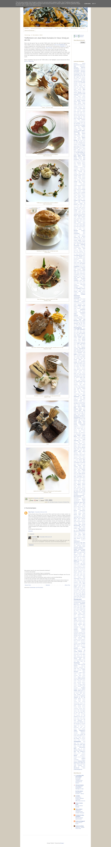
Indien (75, 350)
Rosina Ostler (82, 613)
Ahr (48, 502)
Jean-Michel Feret (81, 362)
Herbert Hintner (81, 337)
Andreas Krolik (76, 104)
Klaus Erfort (79, 413)
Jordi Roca (76, 387)
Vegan (75, 730)
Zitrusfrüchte (76, 768)
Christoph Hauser (77, 192)
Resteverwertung (77, 600)
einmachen (76, 245)
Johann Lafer (82, 377)
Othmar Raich (77, 563)
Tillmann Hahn (77, 711)
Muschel (75, 531)
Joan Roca (79, 373)
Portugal (83, 585)
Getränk (79, 305)
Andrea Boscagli (82, 97)
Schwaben (76, 628)
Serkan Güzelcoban (81, 646)
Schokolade (76, 626)
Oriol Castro (80, 560)
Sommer (77, 663)
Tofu (84, 719)
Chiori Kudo (79, 170)
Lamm (75, 427)
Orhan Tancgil (82, 559)
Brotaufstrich (76, 159)
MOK (80, 527)
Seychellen (76, 647)
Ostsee (83, 561)
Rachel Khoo (76, 587)
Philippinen (76, 582)
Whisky (84, 750)
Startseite (26, 28)
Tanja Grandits (77, 694)
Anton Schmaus (81, 119)
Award (80, 129)
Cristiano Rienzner (81, 212)
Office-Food (81, 552)
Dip (79, 237)
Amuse (79, 92)
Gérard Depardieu (78, 304)
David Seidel (76, 226)
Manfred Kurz (82, 443)
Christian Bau (82, 171)
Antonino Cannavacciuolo (79, 121)
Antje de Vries (81, 116)
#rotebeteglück (77, 70)
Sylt (74, 693)
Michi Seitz (81, 521)
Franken (75, 278)
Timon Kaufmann (81, 713)
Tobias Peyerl (80, 719)
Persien (75, 572)
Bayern (83, 137)
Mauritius (79, 487)
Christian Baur (77, 173)
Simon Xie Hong (81, 655)
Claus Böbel (80, 204)
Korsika (75, 422)
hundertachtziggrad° (80, 821)
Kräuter (80, 422)
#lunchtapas (76, 68)
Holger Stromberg (81, 343)
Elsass (79, 248)
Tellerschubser (78, 809)
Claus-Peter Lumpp (77, 207)
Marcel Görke (82, 450)
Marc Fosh (79, 448)
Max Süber (81, 491)
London (83, 433)
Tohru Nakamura (78, 720)
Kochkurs (76, 418)
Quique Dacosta (81, 586)
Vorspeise (77, 741)
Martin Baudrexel (77, 470)
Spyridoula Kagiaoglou (78, 667)
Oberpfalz (83, 550)
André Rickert (77, 96)
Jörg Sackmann (82, 387)
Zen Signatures (81, 766)
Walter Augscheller (78, 745)
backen (79, 130)
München (82, 530)
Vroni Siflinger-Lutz (81, 743)
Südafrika (79, 689)
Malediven (76, 443)
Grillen (75, 313)
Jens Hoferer (82, 365)
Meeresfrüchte (77, 496)
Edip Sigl (83, 243)
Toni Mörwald (82, 723)
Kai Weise (79, 398)
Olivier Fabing (76, 559)
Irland (84, 352)
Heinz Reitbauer (82, 333)
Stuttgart (75, 689)
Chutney (76, 200)
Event (80, 256)
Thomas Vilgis (76, 709)
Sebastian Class (82, 632)
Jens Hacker (76, 365)
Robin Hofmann (77, 609)
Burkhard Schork (77, 160)
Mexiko (80, 503)
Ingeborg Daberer (79, 351)
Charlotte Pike (82, 167)
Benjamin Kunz (82, 142)
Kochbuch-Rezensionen (36, 28)
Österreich (76, 561)
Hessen (83, 340)
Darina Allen (76, 225)
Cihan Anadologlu (81, 200)
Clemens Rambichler (81, 208)
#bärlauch (76, 63)
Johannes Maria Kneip (80, 381)
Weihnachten (82, 747)
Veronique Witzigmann (79, 731)
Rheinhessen (76, 603)
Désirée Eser (82, 229)
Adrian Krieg (82, 74)
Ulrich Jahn (82, 727)
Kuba (84, 422)
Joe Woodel (76, 377)
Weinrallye (76, 750)
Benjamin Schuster (77, 144)
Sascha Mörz (82, 622)
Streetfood (83, 687)
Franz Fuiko (82, 280)
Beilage (75, 140)
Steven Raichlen (77, 686)
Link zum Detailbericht (60, 44)
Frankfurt (83, 278)
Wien (75, 751)
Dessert (76, 230)
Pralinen (75, 586)
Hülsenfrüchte (82, 348)
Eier (74, 244)
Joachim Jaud (82, 370)
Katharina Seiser (78, 409)
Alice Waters (82, 88)
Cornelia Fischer (81, 210)
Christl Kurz (79, 189)
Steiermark (79, 682)
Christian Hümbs (77, 175)
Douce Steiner (82, 241)
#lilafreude (83, 67)
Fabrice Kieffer (76, 262)
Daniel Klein (76, 221)
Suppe (75, 690)
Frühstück (83, 288)
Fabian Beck (80, 258)
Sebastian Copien (77, 633)
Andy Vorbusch (77, 110)
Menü (84, 501)
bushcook (34, 536)
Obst (75, 552)
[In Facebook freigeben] (50, 500)
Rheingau (83, 602)
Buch (81, 159)
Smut (75, 661)
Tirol (81, 715)
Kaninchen (76, 400)
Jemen (83, 363)
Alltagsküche (76, 90)
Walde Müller (82, 744)
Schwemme (76, 631)
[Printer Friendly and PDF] (26, 499)
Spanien (76, 665)
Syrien (84, 693)
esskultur (77, 795)
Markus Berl (76, 468)
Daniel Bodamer (81, 216)
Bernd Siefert (77, 149)
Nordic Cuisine (82, 546)
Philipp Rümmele (82, 581)
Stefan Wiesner (77, 676)
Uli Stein (80, 726)
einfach (78, 244)
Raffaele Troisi (79, 589)
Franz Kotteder (82, 281)
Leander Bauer (80, 428)
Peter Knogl (79, 574)
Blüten (79, 155)
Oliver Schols (80, 556)
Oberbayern (76, 550)
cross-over (76, 214)
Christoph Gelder (81, 190)
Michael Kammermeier (79, 510)
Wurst (82, 762)
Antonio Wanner (77, 122)
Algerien (81, 86)
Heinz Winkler (77, 334)
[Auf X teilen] (48, 500)
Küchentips (76, 425)
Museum (79, 531)
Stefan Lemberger (77, 669)
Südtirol (83, 689)
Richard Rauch (79, 604)
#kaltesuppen (82, 66)
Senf (75, 646)
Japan (80, 359)
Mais (79, 442)
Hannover (80, 316)
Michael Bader (77, 506)
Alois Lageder (82, 90)
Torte (81, 724)
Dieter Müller (77, 236)
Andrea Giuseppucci (78, 99)
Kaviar (84, 409)
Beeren (83, 138)
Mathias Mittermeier (78, 480)
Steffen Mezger (77, 679)
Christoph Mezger (77, 195)
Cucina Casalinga (79, 826)
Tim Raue (80, 712)
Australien (76, 129)
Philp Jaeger (76, 583)
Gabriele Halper (77, 291)
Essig (81, 255)
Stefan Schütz (82, 675)
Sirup (80, 658)
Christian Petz (77, 181)
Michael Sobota (82, 517)
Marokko (83, 469)
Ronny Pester (77, 611)
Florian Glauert (79, 270)
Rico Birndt (80, 606)
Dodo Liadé (76, 238)
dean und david (77, 227)
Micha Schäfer (81, 505)
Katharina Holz (81, 407)
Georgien (83, 301)
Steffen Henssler (81, 678)
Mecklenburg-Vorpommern (79, 495)
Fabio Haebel (82, 260)
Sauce (84, 624)
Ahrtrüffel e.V (63, 46)
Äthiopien (83, 126)
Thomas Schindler (77, 706)
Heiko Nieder (76, 332)
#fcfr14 (83, 63)
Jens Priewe (82, 366)
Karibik (80, 400)
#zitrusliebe (83, 71)
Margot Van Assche (78, 461)
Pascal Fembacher (78, 566)
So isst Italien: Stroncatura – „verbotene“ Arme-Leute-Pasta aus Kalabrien (79, 780)
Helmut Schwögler (78, 336)
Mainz (75, 442)
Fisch (75, 268)
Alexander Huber (81, 81)
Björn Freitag (79, 153)
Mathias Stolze (81, 481)
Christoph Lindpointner (80, 193)
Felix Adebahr (82, 263)
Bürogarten (83, 160)
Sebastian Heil (81, 637)
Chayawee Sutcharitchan (79, 169)
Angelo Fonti (79, 111)
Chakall (83, 166)
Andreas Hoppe (81, 103)
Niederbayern (77, 541)
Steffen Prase (82, 679)
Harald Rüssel (79, 324)
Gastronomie (82, 292)
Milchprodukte (77, 525)
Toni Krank (77, 723)
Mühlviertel (83, 528)
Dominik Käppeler (77, 240)
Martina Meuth (79, 477)
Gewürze (75, 306)
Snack (78, 661)
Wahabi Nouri (76, 744)
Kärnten (79, 406)
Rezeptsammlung (77, 602)
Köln (79, 420)
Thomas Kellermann (78, 704)
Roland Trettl (82, 609)
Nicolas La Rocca (81, 538)
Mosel (79, 528)
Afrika (82, 75)
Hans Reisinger (77, 322)
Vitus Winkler (76, 738)
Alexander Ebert (77, 78)
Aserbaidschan (77, 125)
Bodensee (80, 156)
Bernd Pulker (82, 148)
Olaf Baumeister (78, 553)
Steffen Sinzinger (77, 680)
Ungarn (75, 728)
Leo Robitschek (81, 429)
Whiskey (80, 750)
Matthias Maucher (77, 485)
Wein (75, 748)
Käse (75, 407)
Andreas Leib (82, 104)
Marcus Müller (82, 459)
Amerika (75, 92)
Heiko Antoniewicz (81, 329)
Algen (78, 86)
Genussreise (76, 298)
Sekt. (84, 644)
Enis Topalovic (80, 251)
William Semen (77, 752)
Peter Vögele (82, 575)
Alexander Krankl (77, 82)
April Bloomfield (77, 123)
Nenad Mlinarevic (77, 535)
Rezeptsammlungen (48, 28)
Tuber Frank (31, 512)
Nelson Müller (81, 534)
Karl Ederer (76, 403)
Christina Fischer (81, 186)
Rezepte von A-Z (58, 28)
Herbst (83, 339)
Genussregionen (74, 28)
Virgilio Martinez (81, 737)
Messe (81, 502)
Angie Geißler (79, 112)
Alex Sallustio (82, 77)
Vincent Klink (79, 735)
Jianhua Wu (79, 369)
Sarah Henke (79, 621)
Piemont (80, 583)
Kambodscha (82, 399)
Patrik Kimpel (76, 568)
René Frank (76, 597)
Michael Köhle (77, 511)
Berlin (84, 145)
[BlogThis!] (47, 500)
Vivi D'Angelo (82, 738)
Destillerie (83, 230)
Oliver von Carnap (81, 557)
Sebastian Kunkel (77, 639)
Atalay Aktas (77, 126)
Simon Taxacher (79, 654)
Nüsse (83, 549)
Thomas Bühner (77, 698)
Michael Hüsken (81, 509)
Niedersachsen (77, 542)
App (84, 122)
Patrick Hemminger (81, 567)
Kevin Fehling (77, 410)
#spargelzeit (83, 70)
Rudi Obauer (77, 615)
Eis (84, 245)
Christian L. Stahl (77, 178)
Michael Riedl (77, 514)
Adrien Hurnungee (77, 75)
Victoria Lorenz (77, 734)
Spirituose (83, 665)
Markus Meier (82, 468)
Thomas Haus (77, 701)
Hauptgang (78, 328)
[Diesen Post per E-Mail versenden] (45, 500)
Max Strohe (76, 491)
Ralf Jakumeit (82, 593)
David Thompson (82, 226)
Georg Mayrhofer (77, 300)
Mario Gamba (77, 465)
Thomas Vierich (82, 708)
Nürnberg (80, 549)
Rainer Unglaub (82, 590)
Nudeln (75, 549)
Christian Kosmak (81, 177)
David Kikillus (82, 225)
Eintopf (81, 245)
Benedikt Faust (82, 141)
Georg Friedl (82, 298)
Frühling (78, 288)
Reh (80, 594)
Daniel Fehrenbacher (78, 218)
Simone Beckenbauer (78, 657)
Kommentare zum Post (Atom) (36, 587)
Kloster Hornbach (81, 414)
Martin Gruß (76, 473)
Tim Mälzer (82, 711)
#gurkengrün (82, 64)
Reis (78, 596)
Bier (77, 152)
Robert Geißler (76, 607)
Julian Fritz (77, 392)
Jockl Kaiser (82, 376)
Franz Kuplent (76, 283)
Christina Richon (77, 188)
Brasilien (75, 158)
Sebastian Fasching (81, 635)
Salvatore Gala (81, 618)
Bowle (84, 156)
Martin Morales (82, 473)
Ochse (78, 552)
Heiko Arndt (76, 330)
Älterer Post (67, 585)
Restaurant (60, 502)
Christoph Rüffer (77, 197)
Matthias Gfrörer (81, 484)
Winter (75, 755)
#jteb (75, 66)
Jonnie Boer (82, 385)
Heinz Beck (76, 333)
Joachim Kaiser (77, 372)
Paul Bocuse (82, 568)
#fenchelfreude (77, 64)
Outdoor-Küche (77, 564)
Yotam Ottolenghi (78, 765)
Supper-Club (80, 690)
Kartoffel (83, 406)
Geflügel (83, 294)
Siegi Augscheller (78, 650)
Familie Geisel (82, 262)
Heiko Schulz (82, 332)
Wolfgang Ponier (77, 762)
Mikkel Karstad (82, 524)
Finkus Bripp (82, 266)
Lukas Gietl (82, 437)
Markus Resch (77, 469)
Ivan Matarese (80, 354)
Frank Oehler (77, 277)
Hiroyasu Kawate (77, 341)
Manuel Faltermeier (78, 444)
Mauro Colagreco (79, 488)
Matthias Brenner (77, 483)
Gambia (83, 291)
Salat (75, 618)
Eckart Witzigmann (77, 243)
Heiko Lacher (82, 330)
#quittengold (82, 68)
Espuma (78, 255)
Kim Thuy (81, 411)
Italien (75, 354)
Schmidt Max (77, 625)
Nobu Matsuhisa (77, 545)
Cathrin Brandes (77, 164)
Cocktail (75, 210)
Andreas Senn (81, 107)
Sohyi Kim (82, 661)
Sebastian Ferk (77, 636)
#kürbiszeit (76, 67)
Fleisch (83, 268)
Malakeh (83, 442)
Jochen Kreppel (82, 374)
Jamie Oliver (82, 356)
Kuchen (75, 424)
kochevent (83, 417)
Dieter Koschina (82, 234)
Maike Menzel (82, 440)
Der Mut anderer (79, 791)
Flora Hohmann (77, 269)
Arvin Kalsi (83, 123)
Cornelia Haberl (77, 211)
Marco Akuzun (82, 454)
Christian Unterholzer (78, 185)
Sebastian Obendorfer (79, 642)
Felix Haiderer (76, 265)
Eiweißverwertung (77, 247)
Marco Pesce (82, 457)
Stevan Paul (82, 685)
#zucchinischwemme (78, 73)
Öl (84, 552)
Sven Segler (79, 691)
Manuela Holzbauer (77, 447)
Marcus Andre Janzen (78, 458)
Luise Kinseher (81, 436)
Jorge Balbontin (77, 388)
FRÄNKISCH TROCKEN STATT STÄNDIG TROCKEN (79, 811)
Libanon (75, 431)
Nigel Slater (82, 542)
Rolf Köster (76, 610)
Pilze (84, 583)
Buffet (84, 159)
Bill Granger (80, 152)
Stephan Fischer (81, 683)
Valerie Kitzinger (81, 728)
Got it (94, 3)
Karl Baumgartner (81, 402)
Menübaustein (76, 502)
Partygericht (82, 564)
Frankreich (76, 280)
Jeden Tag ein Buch (78, 363)
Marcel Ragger (77, 451)
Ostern (84, 560)
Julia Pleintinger (81, 391)
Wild (78, 751)
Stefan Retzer (82, 672)
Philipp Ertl (79, 579)
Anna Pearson (80, 114)
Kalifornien (76, 399)
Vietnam (81, 734)
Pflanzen (81, 578)
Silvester (80, 651)
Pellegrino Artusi (81, 571)
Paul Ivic (75, 570)
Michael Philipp (81, 513)
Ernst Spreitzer (79, 254)
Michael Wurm (77, 518)
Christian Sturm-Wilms (79, 184)
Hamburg (76, 315)
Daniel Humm (82, 219)
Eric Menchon (79, 252)
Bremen (80, 158)
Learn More (87, 3)
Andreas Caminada (81, 100)
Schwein (76, 629)
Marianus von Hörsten (80, 462)
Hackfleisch (83, 313)
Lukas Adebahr (77, 437)
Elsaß (84, 248)
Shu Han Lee (82, 648)
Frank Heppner (82, 276)
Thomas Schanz (81, 705)
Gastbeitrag (76, 292)
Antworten (30, 531)
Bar (79, 133)
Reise (81, 596)
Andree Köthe (82, 108)
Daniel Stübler (82, 223)
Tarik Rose (76, 695)
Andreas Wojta (76, 108)
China (75, 170)
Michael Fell (82, 506)
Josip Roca (79, 389)
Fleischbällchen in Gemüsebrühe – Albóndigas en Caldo (79, 787)
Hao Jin (80, 323)
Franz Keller (76, 281)
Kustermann (83, 425)
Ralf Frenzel (76, 593)
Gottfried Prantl (77, 311)
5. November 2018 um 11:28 (45, 536)
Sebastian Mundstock (81, 640)
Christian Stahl (82, 182)
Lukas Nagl (77, 439)
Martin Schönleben (78, 476)
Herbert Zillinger (77, 339)
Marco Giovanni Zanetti (78, 455)
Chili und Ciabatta (79, 785)
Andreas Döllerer (77, 101)
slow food (83, 659)
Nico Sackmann (80, 537)
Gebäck (75, 294)
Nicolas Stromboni (79, 539)
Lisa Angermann (82, 432)
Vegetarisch (82, 730)
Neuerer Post (28, 585)
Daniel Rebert (77, 222)
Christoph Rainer (81, 196)
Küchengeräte (82, 424)
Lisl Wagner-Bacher (78, 433)
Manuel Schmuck (81, 446)
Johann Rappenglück (79, 378)
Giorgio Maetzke (77, 308)
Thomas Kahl (82, 702)
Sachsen (83, 617)
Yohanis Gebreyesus (81, 763)
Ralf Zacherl (76, 594)
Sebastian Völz (79, 644)
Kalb (84, 398)
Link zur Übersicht (29, 61)
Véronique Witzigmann (79, 733)
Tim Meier (76, 712)
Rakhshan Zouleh (77, 592)
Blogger (62, 843)
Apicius (82, 122)
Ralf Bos (83, 592)
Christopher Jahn (81, 199)
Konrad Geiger (77, 421)
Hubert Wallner (77, 347)
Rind (84, 606)
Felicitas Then (76, 263)
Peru (78, 572)
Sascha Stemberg (78, 624)
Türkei (75, 726)
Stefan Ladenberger (81, 668)
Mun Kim (76, 530)
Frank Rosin (82, 277)
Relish (84, 596)
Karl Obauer (80, 403)
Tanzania (83, 694)
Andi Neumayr (80, 93)
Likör (80, 431)
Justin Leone (82, 396)
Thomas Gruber (81, 700)
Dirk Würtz (83, 237)
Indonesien (79, 350)
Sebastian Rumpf (77, 643)
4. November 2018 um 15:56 (40, 512)
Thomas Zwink (82, 709)
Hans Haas (80, 318)
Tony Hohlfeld (76, 724)
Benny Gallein (79, 145)
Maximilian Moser (79, 494)
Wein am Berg (81, 748)
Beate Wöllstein (77, 138)
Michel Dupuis (76, 521)
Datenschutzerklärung (29, 30)
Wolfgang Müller (81, 761)
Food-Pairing (76, 274)
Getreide (83, 305)
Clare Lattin (77, 201)
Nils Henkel (83, 543)
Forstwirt (80, 274)
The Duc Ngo (82, 697)
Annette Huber (79, 115)
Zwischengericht (78, 769)
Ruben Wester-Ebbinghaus (79, 614)
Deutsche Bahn (79, 232)
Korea (84, 421)
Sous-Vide (83, 664)
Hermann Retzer (77, 340)
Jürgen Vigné (77, 395)
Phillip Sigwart (82, 582)
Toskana (83, 724)
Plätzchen (76, 585)
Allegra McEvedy (77, 89)
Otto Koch (83, 563)
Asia (81, 125)
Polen (80, 585)
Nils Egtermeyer (77, 543)
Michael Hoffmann (77, 507)
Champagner (76, 167)
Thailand (76, 697)
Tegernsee (82, 696)
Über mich (82, 28)
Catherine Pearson (81, 163)
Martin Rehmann (82, 474)
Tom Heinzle (80, 722)
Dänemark (80, 215)
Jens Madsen (76, 366)
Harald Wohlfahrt (81, 326)
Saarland (79, 617)
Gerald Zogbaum (82, 302)
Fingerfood (76, 266)
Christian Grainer (82, 174)
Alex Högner (76, 77)
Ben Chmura (80, 140)
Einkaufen (66, 28)
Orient (75, 560)
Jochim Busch (77, 376)
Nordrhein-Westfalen (78, 548)
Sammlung (80, 620)
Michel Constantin (81, 520)
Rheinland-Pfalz (66, 502)
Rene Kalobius (82, 597)
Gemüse (77, 296)
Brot (84, 158)
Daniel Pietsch (82, 221)
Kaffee (75, 398)
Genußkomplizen (77, 297)
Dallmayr (80, 214)
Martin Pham (76, 474)
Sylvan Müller (79, 693)
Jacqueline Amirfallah (81, 355)
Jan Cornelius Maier (78, 358)
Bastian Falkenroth (81, 136)
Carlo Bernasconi (77, 162)
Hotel (81, 344)
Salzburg (75, 620)
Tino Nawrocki (77, 715)
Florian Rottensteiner (81, 273)
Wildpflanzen (82, 751)
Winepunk (83, 754)
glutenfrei (82, 309)
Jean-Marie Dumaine (53, 502)
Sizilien (79, 659)
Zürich (84, 767)
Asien (83, 125)
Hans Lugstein (82, 320)
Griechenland (82, 312)
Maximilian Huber (82, 492)
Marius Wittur (82, 466)
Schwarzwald (82, 628)
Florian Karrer (79, 272)
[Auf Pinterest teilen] (51, 500)
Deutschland (76, 233)
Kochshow (81, 418)
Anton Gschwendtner (78, 118)
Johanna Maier (77, 380)
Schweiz (83, 629)
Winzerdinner (82, 755)
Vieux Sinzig (49, 47)
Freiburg (80, 287)
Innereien (80, 352)
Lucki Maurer (77, 435)
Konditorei (83, 420)
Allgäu (84, 89)
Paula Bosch (80, 570)
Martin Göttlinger (81, 472)
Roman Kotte (82, 610)
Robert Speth (82, 607)
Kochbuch (76, 416)
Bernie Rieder (80, 151)
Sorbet (79, 664)
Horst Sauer (76, 344)
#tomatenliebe (76, 71)
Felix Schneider (82, 265)
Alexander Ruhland (78, 85)
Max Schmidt (82, 489)
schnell (84, 625)
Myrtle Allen (83, 531)
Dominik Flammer (82, 238)
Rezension (83, 600)
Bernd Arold (76, 147)
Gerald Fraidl (76, 302)
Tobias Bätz (80, 716)
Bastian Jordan (77, 137)
